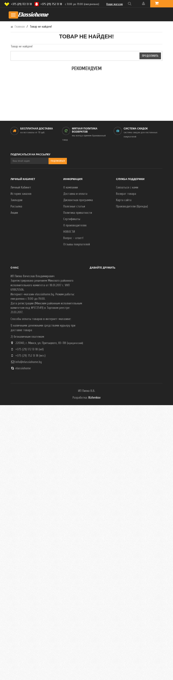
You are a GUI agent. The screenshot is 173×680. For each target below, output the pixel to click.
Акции (14, 213)
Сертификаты (71, 219)
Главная (20, 26)
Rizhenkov (94, 397)
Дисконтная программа (78, 200)
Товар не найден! (41, 26)
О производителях (74, 225)
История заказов (21, 194)
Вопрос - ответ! (73, 238)
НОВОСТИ (69, 232)
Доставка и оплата (75, 194)
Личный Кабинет (21, 187)
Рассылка (16, 206)
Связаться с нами (127, 187)
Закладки (16, 200)
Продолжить (150, 56)
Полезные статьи (74, 206)
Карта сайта (123, 200)
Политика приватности (77, 213)
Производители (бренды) (132, 206)
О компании (70, 187)
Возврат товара (126, 194)
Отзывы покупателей (76, 244)
